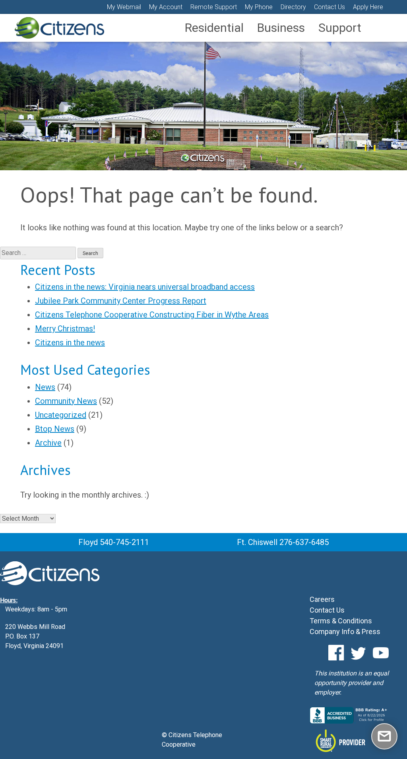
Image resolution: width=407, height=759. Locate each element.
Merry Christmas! (65, 328)
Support (339, 28)
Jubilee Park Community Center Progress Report (120, 301)
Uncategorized (60, 415)
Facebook (336, 653)
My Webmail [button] (124, 7)
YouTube (381, 653)
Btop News (54, 429)
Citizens (59, 28)
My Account (165, 7)
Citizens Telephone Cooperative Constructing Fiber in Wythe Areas (152, 314)
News (45, 387)
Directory (293, 7)
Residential (214, 28)
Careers (322, 599)
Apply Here (368, 7)
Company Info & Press (345, 631)
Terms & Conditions (341, 621)
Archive (48, 443)
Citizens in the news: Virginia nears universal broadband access (145, 287)
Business (281, 28)
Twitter (358, 653)
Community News (66, 401)
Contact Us (329, 7)
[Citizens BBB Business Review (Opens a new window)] (349, 721)
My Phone (259, 7)
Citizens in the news (70, 342)
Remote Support (213, 7)
